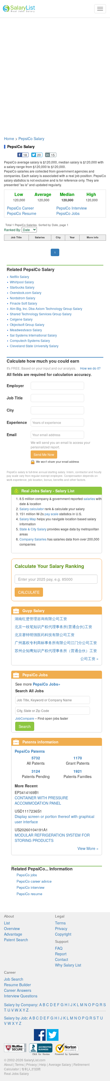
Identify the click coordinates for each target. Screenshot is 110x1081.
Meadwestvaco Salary (26, 329)
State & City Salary (32, 529)
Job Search (13, 979)
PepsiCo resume (29, 893)
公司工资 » (89, 658)
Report (60, 953)
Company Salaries (32, 539)
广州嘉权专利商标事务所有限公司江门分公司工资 (56, 642)
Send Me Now (44, 454)
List (7, 923)
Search (25, 726)
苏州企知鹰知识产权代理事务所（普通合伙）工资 (56, 650)
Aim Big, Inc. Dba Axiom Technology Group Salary (46, 308)
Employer (15, 385)
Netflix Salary (19, 276)
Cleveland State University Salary (34, 345)
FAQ (58, 948)
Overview (12, 928)
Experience (17, 422)
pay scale (51, 513)
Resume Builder (17, 984)
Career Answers (17, 990)
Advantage (13, 934)
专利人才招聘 (31, 1069)
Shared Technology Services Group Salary (41, 314)
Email (12, 434)
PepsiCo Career (20, 208)
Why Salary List (68, 965)
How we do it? (90, 368)
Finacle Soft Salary (23, 303)
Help (42, 1064)
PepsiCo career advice (34, 881)
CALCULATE (29, 592)
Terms (60, 923)
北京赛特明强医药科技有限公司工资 (44, 634)
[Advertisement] (55, 74)
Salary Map (27, 519)
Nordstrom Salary (22, 298)
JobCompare (24, 718)
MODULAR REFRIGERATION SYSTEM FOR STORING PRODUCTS (52, 837)
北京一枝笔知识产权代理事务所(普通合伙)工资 (53, 626)
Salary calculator (31, 508)
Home (9, 138)
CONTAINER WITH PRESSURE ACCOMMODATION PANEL (41, 800)
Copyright (63, 934)
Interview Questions (20, 995)
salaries (89, 498)
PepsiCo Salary (31, 138)
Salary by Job (15, 1018)
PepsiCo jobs (27, 874)
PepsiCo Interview (71, 208)
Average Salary (60, 1064)
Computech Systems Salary (30, 340)
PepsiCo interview (30, 887)
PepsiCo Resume (21, 213)
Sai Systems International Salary (33, 335)
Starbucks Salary (22, 287)
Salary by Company (20, 1004)
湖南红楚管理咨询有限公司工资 (41, 618)
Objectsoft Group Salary (27, 324)
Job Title (15, 397)
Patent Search (16, 939)
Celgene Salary (21, 319)
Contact (61, 959)
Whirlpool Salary (22, 282)
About (8, 1064)
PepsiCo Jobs (68, 213)
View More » (88, 848)
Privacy (61, 928)
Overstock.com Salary (25, 292)
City (10, 410)
